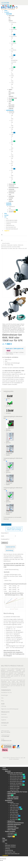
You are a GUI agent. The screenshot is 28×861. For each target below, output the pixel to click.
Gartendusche (13, 210)
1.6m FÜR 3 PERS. (14, 804)
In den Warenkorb (6, 524)
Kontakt (6, 215)
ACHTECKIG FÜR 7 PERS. (16, 779)
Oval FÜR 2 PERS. (14, 790)
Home (5, 10)
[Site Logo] (9, 8)
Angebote (3, 720)
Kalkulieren (4, 542)
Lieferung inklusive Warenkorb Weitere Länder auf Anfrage (14, 528)
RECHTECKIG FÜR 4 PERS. (17, 778)
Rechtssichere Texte (11, 227)
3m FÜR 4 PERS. (14, 810)
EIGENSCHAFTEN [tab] (10, 547)
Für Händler (4, 725)
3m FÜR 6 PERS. (14, 812)
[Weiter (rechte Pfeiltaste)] (2, 860)
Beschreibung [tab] (9, 550)
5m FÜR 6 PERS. (15, 819)
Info (5, 217)
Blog (5, 213)
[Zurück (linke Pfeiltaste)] (0, 860)
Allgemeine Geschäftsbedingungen (10, 709)
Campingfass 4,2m (12, 833)
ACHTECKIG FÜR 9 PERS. (17, 774)
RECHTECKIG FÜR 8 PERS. (17, 776)
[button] (1, 766)
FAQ (7, 218)
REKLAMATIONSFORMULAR (12, 229)
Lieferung (8, 223)
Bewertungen (4, 695)
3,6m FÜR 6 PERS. (14, 814)
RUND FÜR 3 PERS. (15, 788)
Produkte (6, 12)
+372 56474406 (5, 2)
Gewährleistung (10, 225)
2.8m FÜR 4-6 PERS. (16, 809)
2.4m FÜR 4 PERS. (15, 807)
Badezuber (4, 714)
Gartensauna (4, 717)
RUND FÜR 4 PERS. (15, 786)
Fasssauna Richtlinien (11, 222)
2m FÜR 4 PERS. (14, 805)
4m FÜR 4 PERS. (15, 816)
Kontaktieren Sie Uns (6, 692)
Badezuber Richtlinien (11, 220)
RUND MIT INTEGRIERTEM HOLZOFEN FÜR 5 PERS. (14, 62)
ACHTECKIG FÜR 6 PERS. (17, 781)
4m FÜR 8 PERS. (14, 817)
